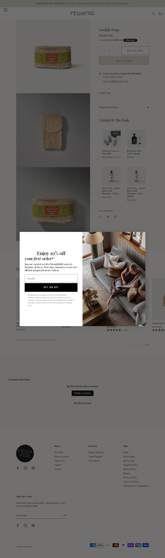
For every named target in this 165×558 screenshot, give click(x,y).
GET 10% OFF (51, 287)
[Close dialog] (139, 238)
